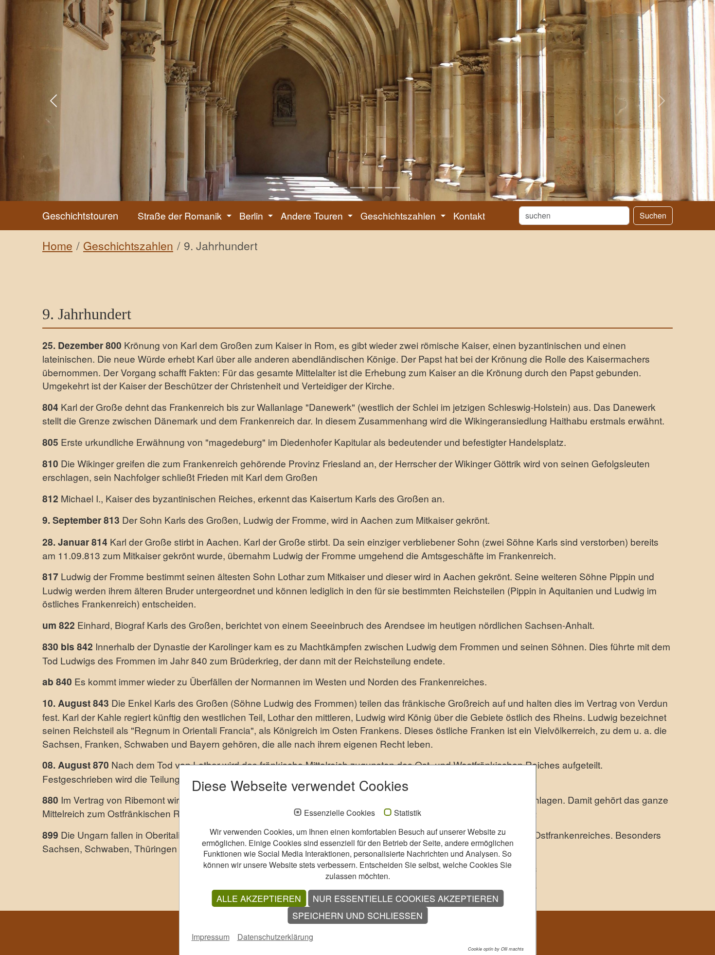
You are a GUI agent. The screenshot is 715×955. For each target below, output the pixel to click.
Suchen (653, 215)
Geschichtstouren (80, 215)
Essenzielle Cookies (339, 812)
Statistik (407, 812)
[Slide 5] (392, 187)
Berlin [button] (252, 215)
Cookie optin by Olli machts (496, 949)
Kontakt (469, 215)
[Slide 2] (340, 187)
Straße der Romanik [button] (181, 215)
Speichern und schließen (357, 915)
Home (57, 246)
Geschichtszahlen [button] (399, 215)
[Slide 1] (322, 187)
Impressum (211, 936)
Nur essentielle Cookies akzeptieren (406, 898)
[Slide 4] (375, 187)
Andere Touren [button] (313, 215)
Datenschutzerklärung (275, 936)
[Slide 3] (357, 187)
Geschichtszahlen (128, 246)
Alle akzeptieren (258, 898)
